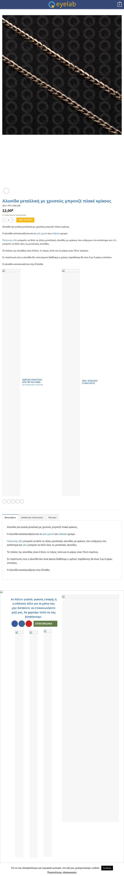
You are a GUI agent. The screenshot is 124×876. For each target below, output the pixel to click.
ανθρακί (55, 233)
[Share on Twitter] (13, 501)
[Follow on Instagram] (21, 623)
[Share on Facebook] (9, 501)
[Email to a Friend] (18, 501)
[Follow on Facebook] (14, 623)
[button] (4, 4)
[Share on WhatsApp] (4, 501)
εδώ (115, 240)
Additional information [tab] (32, 517)
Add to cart (25, 220)
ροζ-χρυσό (41, 233)
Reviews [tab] (53, 517)
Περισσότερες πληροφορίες (62, 872)
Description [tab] (10, 517)
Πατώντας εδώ (9, 240)
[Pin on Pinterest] (22, 501)
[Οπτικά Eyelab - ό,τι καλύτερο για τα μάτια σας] (62, 4)
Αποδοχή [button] (107, 868)
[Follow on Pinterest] (29, 623)
